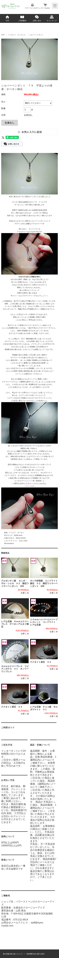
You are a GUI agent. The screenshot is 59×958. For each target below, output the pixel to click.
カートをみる (45, 8)
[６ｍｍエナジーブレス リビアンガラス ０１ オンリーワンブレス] (15, 651)
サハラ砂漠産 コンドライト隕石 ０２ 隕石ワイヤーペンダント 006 (44, 583)
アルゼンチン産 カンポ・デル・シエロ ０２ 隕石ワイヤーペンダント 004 (15, 583)
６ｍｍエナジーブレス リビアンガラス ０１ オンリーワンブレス (15, 669)
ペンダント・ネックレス (16, 35)
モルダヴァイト (46, 473)
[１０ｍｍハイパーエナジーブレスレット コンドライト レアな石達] (44, 607)
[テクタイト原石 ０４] (15, 694)
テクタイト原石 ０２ (40, 662)
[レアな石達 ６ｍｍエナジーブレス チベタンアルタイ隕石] (15, 608)
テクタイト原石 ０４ (11, 707)
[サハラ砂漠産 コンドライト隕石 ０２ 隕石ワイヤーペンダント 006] (44, 568)
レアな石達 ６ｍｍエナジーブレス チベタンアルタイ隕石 (15, 624)
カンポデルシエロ (24, 475)
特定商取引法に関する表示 (35, 954)
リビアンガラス (24, 395)
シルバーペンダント (36, 35)
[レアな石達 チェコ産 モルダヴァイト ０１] (44, 694)
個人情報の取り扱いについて (13, 954)
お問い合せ (37, 20)
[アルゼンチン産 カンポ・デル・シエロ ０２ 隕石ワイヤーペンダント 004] (15, 568)
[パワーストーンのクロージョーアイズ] (10, 8)
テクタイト (35, 473)
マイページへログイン (32, 8)
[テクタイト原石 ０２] (44, 649)
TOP (7, 20)
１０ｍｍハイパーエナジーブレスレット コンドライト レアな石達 (44, 622)
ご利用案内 (22, 20)
